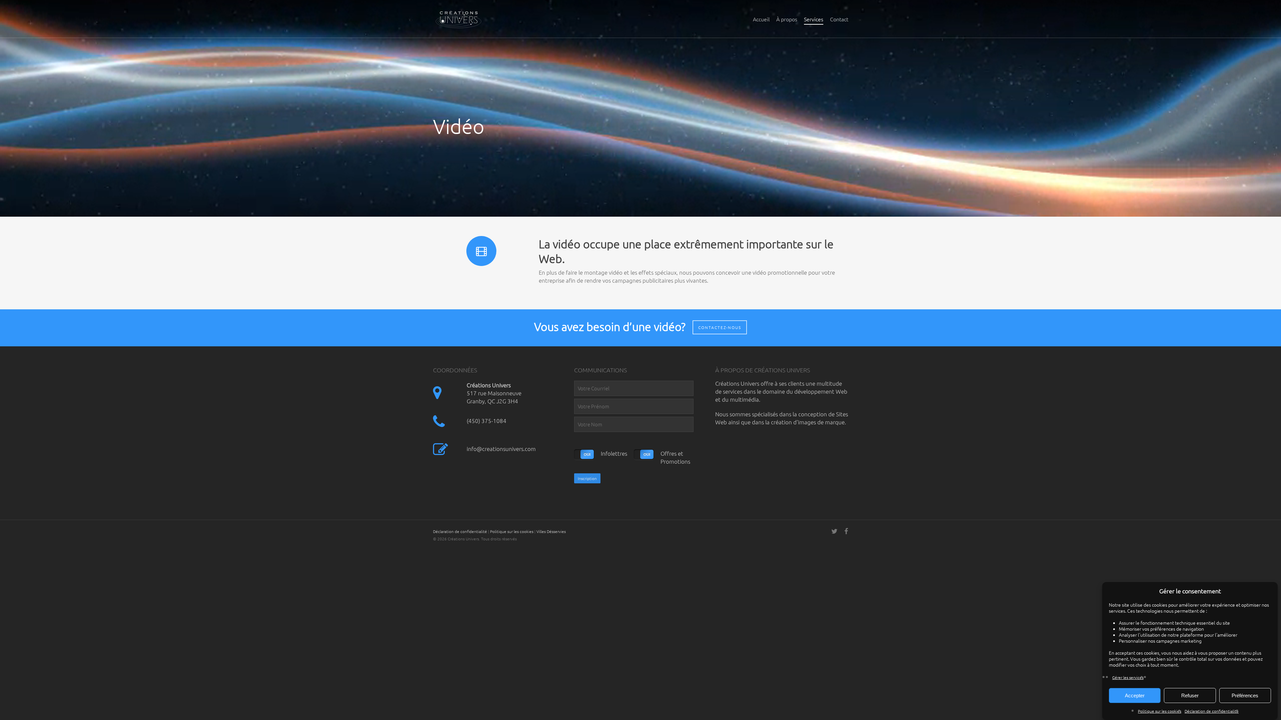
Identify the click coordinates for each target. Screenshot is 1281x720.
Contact (839, 19)
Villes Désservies (551, 531)
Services (813, 19)
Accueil (761, 19)
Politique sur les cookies (1159, 711)
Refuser (1190, 695)
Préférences (1245, 695)
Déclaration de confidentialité (1212, 711)
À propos (786, 19)
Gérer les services (1128, 677)
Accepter (1135, 695)
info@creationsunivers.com (501, 448)
